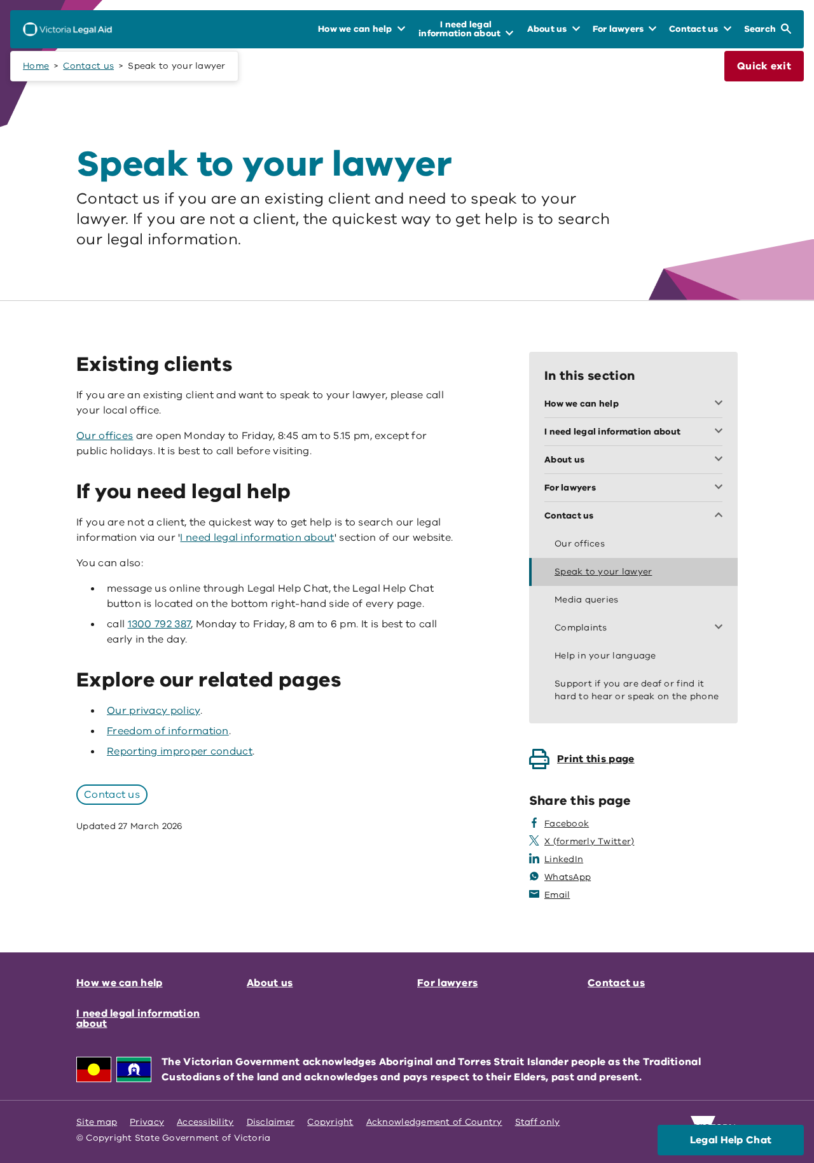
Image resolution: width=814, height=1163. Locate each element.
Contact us (88, 66)
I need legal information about (257, 538)
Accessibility (205, 1122)
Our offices (104, 436)
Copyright (330, 1122)
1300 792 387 (159, 624)
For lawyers (447, 983)
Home (36, 66)
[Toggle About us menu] (721, 460)
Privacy (147, 1122)
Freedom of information (168, 731)
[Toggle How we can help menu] (721, 404)
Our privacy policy (153, 711)
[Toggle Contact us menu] (721, 516)
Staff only (537, 1122)
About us (270, 983)
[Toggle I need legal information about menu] (721, 432)
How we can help (119, 983)
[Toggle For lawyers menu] (721, 488)
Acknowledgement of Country (434, 1122)
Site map (96, 1122)
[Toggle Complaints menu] (721, 628)
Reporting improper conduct (179, 751)
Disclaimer (271, 1122)
